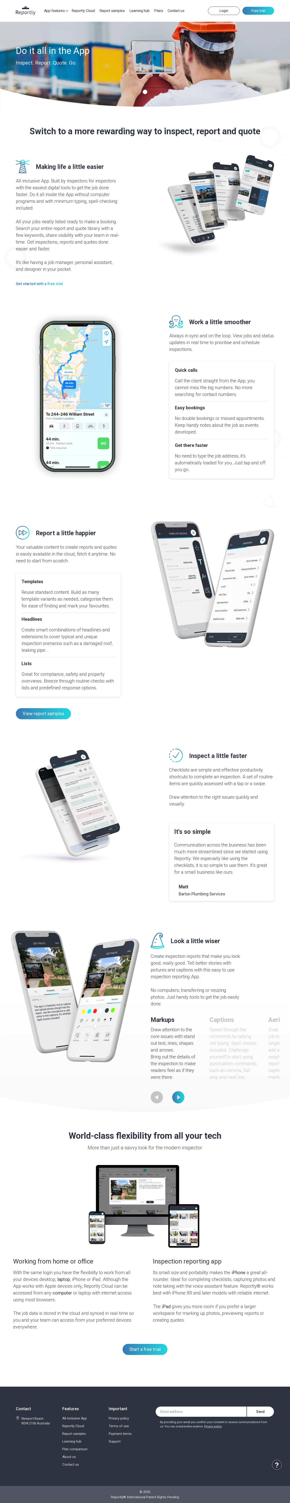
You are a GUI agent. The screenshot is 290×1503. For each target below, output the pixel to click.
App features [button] (54, 11)
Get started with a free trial (39, 284)
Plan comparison (74, 1449)
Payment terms (120, 1434)
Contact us (70, 1464)
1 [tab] (145, 92)
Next (178, 1097)
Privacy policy (119, 1418)
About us (69, 1457)
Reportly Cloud (73, 1426)
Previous (157, 1097)
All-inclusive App (74, 1418)
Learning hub (71, 1441)
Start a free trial (145, 1349)
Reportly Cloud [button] (83, 11)
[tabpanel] (145, 67)
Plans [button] (158, 11)
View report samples (43, 713)
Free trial (258, 11)
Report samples (74, 1434)
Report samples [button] (112, 11)
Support (115, 1441)
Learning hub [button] (139, 11)
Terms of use (119, 1426)
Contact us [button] (176, 11)
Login (223, 11)
